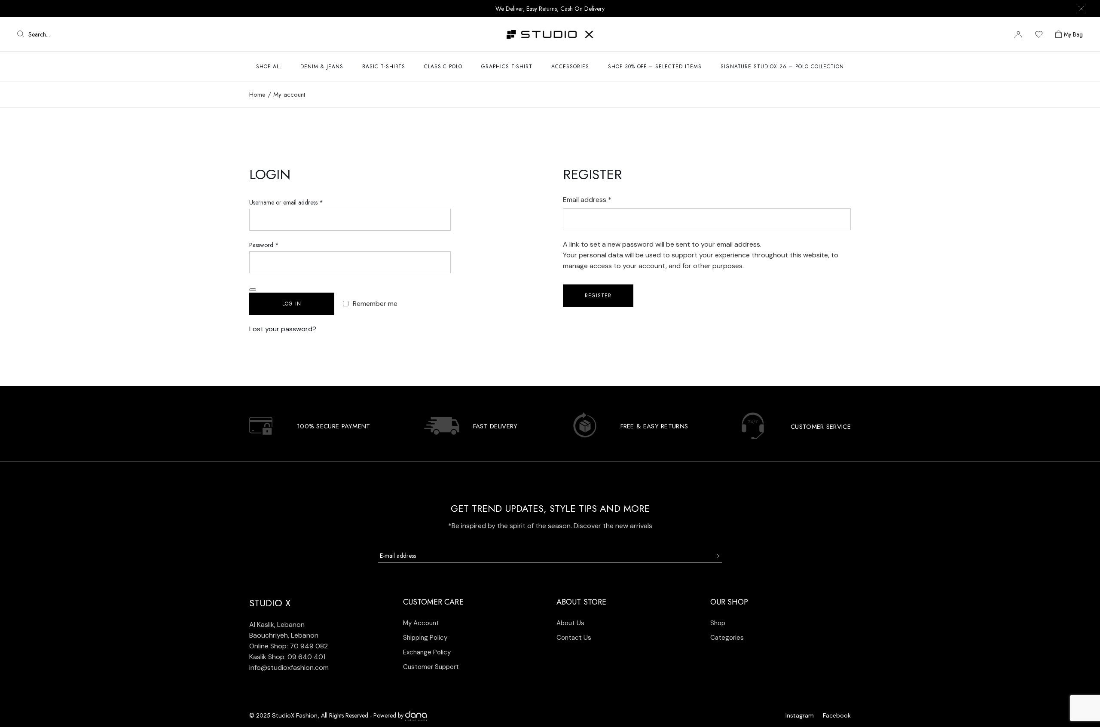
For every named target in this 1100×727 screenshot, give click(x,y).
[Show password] (252, 289)
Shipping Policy (425, 637)
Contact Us (573, 637)
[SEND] (718, 556)
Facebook (837, 715)
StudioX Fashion (295, 715)
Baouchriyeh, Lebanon (283, 635)
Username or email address (297, 202)
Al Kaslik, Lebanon (277, 624)
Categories (727, 637)
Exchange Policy (427, 652)
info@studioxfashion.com (289, 667)
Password (275, 244)
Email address (601, 199)
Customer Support (431, 667)
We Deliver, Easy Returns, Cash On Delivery (550, 8)
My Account (421, 623)
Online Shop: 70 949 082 (288, 646)
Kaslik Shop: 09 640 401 (287, 656)
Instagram (799, 715)
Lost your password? (282, 328)
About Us (570, 623)
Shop (717, 623)
